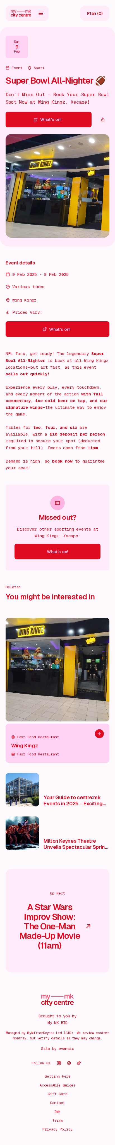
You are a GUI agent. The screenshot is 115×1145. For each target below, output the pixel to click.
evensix (66, 1048)
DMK (57, 1112)
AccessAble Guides (57, 1085)
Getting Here (57, 1076)
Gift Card (58, 1094)
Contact (57, 1103)
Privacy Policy (57, 1129)
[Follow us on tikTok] (79, 1063)
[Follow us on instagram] (58, 1063)
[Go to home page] (21, 13)
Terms (57, 1120)
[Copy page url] (102, 119)
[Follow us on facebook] (68, 1063)
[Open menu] (40, 13)
